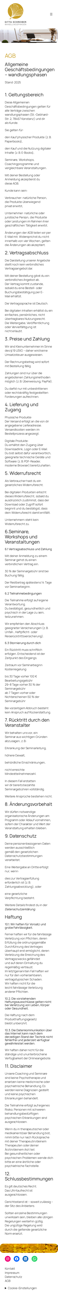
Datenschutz (13, 1277)
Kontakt (10, 1268)
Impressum (12, 1273)
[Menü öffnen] (51, 14)
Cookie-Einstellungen (22, 1288)
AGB (7, 1281)
